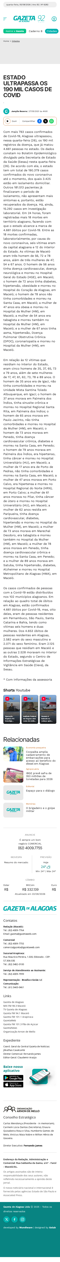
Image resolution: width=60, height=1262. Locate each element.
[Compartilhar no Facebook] (39, 121)
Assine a (15, 31)
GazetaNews (10, 1027)
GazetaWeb (9, 1020)
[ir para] (40, 1076)
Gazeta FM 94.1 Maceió (16, 1013)
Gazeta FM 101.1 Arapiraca (18, 1016)
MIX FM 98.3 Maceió (14, 1005)
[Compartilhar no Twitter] (45, 121)
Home (6, 41)
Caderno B (35, 31)
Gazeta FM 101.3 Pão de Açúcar (20, 1024)
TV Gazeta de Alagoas (15, 1009)
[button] (54, 18)
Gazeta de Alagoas (13, 1002)
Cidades (52, 31)
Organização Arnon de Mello (19, 1031)
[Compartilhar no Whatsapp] (51, 121)
